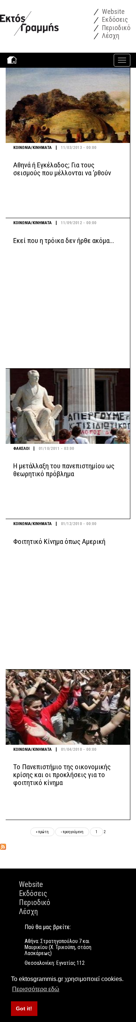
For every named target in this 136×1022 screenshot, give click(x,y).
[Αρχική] (29, 17)
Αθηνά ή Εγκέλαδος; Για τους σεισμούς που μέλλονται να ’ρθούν (62, 169)
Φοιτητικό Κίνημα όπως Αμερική (59, 541)
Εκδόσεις (114, 19)
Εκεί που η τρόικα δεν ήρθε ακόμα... (63, 240)
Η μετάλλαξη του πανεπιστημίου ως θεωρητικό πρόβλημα (63, 470)
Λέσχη (109, 35)
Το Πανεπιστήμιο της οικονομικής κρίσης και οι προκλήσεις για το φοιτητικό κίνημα (62, 774)
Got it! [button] (24, 1008)
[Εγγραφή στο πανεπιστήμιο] (3, 846)
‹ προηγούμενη (72, 832)
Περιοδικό (115, 28)
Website (112, 11)
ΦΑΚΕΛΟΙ (21, 448)
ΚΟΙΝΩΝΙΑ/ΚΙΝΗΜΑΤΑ (32, 147)
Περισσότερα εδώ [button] (35, 989)
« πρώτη (42, 832)
